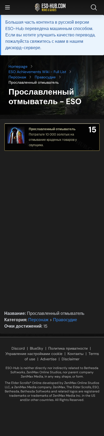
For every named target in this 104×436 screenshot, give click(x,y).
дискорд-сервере (22, 47)
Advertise (48, 359)
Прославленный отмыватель (52, 129)
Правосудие (45, 77)
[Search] (95, 7)
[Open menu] (7, 7)
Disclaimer (70, 359)
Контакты (75, 353)
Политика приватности (68, 348)
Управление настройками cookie (33, 353)
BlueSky (36, 348)
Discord (18, 348)
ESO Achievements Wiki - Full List (37, 71)
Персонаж (17, 77)
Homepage (18, 66)
